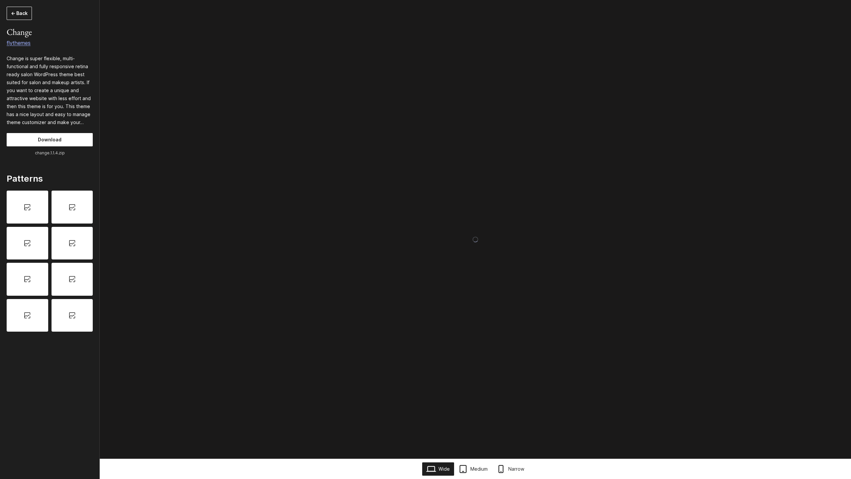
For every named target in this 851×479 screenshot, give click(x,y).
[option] (27, 207)
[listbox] (50, 261)
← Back (19, 13)
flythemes (19, 43)
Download (49, 139)
